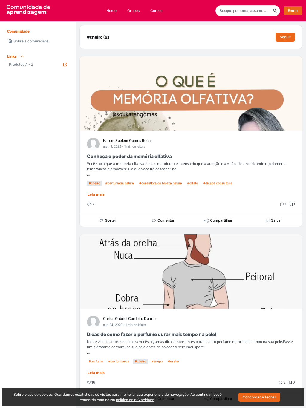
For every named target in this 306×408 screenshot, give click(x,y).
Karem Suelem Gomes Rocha (128, 140)
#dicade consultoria (217, 183)
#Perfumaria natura (119, 183)
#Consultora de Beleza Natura (160, 183)
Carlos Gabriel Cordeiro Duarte (129, 318)
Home (111, 10)
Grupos (133, 10)
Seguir (285, 37)
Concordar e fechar (259, 397)
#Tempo (157, 361)
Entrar (293, 10)
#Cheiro (94, 183)
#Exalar (173, 361)
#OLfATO (192, 183)
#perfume (96, 361)
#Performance (118, 361)
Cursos (156, 10)
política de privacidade (135, 400)
